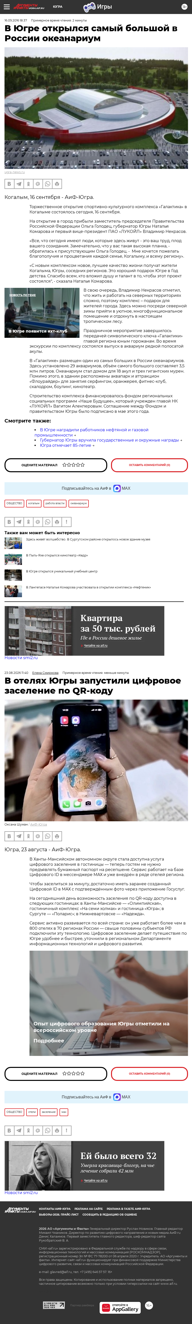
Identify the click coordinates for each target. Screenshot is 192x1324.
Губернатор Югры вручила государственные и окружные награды (109, 440)
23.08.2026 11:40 (16, 673)
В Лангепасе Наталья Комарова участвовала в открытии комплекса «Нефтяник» (88, 587)
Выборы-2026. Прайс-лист (58, 1214)
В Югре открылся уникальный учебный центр (62, 571)
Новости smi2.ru (21, 657)
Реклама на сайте (88, 1209)
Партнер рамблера (82, 1305)
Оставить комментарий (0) (149, 465)
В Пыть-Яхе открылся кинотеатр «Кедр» (57, 555)
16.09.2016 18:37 (15, 20)
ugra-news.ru (14, 172)
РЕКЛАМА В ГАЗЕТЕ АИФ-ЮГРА (128, 1209)
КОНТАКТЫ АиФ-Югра (54, 1209)
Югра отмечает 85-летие (65, 445)
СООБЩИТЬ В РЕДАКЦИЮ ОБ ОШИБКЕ (109, 1214)
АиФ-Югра (38, 824)
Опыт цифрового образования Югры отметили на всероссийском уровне (102, 1027)
